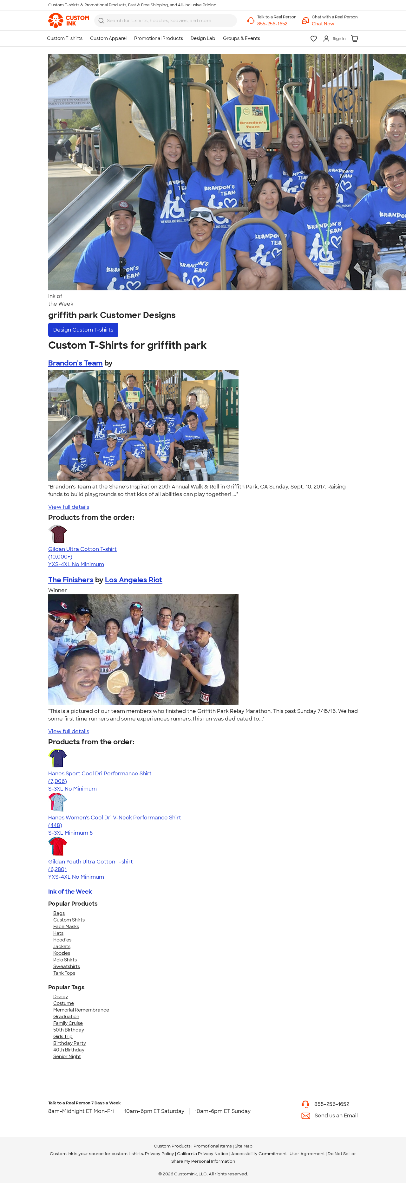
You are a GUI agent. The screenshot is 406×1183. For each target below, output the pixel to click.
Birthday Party (69, 1043)
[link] (68, 20)
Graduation (66, 1016)
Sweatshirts (66, 966)
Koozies (61, 953)
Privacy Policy (159, 1153)
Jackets (61, 946)
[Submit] (101, 20)
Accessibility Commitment (259, 1153)
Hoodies (62, 940)
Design (83, 329)
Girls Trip (63, 1036)
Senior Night (67, 1056)
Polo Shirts (65, 960)
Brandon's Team (75, 363)
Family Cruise (68, 1023)
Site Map (243, 1146)
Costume (63, 1003)
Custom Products (172, 1146)
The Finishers (71, 580)
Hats (58, 933)
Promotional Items (212, 1146)
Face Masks (66, 926)
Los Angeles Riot (133, 580)
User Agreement (307, 1153)
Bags (59, 913)
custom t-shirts (127, 1153)
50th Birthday (68, 1030)
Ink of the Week (70, 891)
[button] (335, 24)
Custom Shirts (69, 920)
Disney (60, 996)
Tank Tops (64, 973)
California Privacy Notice (202, 1153)
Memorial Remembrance (81, 1010)
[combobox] (165, 20)
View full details (68, 507)
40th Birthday (68, 1050)
